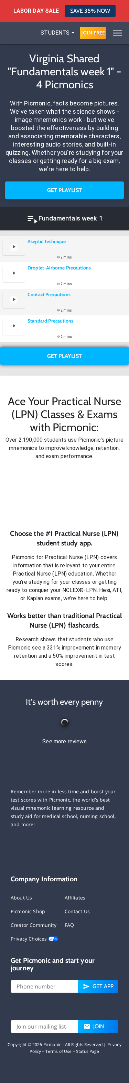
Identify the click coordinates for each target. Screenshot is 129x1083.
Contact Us (77, 911)
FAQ (69, 925)
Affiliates (75, 897)
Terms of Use (58, 1051)
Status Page (87, 1051)
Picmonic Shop (28, 911)
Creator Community (34, 925)
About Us (21, 897)
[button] (64, 494)
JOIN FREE (93, 32)
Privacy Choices (29, 938)
